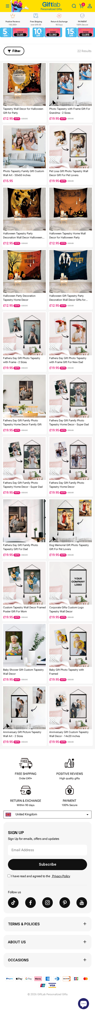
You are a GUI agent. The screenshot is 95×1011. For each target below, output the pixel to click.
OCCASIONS (18, 960)
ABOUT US (17, 942)
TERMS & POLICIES (24, 924)
